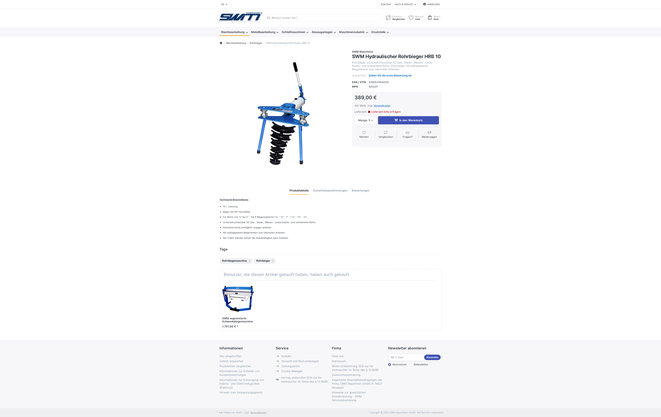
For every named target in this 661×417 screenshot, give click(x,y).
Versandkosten (382, 105)
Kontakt (386, 4)
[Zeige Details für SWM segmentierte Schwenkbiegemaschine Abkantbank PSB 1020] (238, 299)
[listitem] (283, 113)
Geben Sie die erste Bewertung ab (390, 75)
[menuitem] (234, 32)
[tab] (299, 190)
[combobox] (224, 4)
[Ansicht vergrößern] (283, 113)
